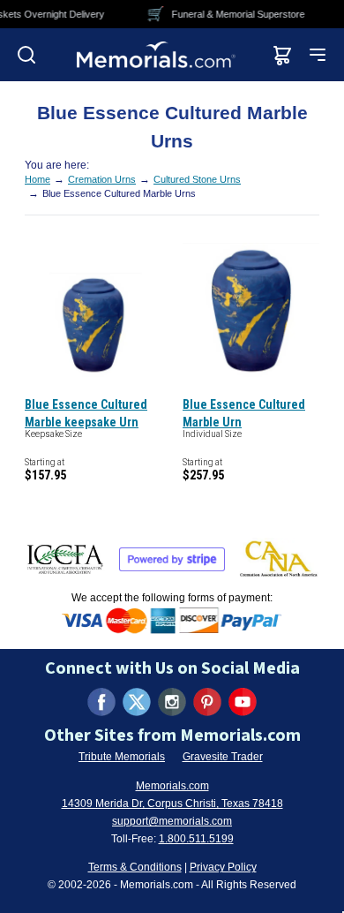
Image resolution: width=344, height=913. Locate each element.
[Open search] (26, 54)
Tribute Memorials (122, 757)
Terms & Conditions (135, 867)
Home (37, 179)
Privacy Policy (223, 867)
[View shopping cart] (282, 54)
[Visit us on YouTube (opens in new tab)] (242, 702)
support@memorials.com (172, 821)
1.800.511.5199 (196, 839)
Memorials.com (172, 786)
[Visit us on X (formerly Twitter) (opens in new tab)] (137, 702)
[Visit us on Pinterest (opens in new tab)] (207, 702)
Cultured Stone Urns (197, 179)
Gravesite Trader (223, 757)
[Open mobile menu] (317, 54)
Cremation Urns (102, 179)
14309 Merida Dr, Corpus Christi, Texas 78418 (172, 803)
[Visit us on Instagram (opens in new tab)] (172, 702)
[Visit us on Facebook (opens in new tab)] (101, 702)
